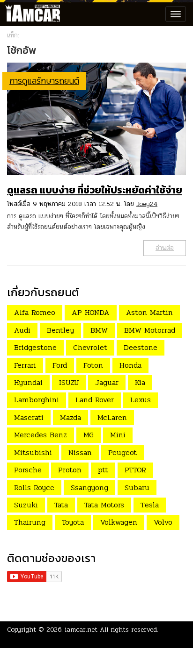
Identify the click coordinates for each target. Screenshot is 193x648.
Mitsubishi (33, 452)
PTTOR (135, 470)
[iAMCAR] (30, 14)
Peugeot (122, 452)
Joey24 (146, 204)
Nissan (80, 452)
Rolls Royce (34, 487)
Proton (70, 470)
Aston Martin (149, 312)
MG (88, 435)
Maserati (29, 417)
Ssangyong (89, 487)
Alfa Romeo (34, 312)
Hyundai (28, 382)
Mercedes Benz (40, 435)
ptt (103, 470)
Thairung (29, 522)
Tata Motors (104, 505)
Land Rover (94, 400)
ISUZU (69, 382)
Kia (140, 382)
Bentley (60, 330)
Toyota (73, 522)
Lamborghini (36, 400)
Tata (61, 505)
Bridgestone (35, 347)
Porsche (28, 470)
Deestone (140, 347)
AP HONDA (91, 312)
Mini (118, 435)
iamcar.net (81, 629)
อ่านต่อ (165, 248)
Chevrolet (90, 347)
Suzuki (26, 505)
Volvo (163, 522)
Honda (130, 365)
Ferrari (25, 365)
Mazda (70, 417)
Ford (59, 365)
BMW (99, 330)
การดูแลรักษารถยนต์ (44, 80)
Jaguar (107, 382)
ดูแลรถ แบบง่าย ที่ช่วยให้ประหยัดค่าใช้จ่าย (94, 190)
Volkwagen (118, 522)
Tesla (150, 505)
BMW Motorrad (149, 330)
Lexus (140, 400)
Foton (93, 365)
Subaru (137, 487)
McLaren (112, 417)
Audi (22, 330)
